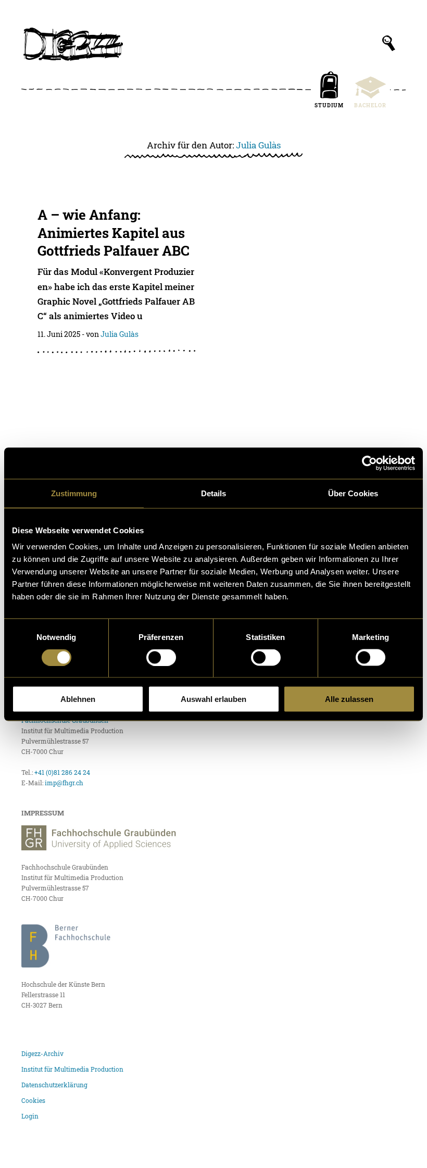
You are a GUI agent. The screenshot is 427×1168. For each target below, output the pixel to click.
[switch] (161, 657)
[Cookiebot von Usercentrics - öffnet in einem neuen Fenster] (369, 463)
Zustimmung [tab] (74, 492)
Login (30, 1116)
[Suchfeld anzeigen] (388, 43)
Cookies (33, 1100)
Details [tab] (214, 492)
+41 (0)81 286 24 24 (62, 772)
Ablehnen (77, 699)
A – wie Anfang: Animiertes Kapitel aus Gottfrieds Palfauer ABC (115, 232)
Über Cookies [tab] (353, 492)
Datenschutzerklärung (54, 1085)
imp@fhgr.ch (64, 782)
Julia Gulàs (258, 145)
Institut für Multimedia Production (72, 1069)
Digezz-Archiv (42, 1053)
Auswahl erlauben (213, 699)
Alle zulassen (349, 699)
